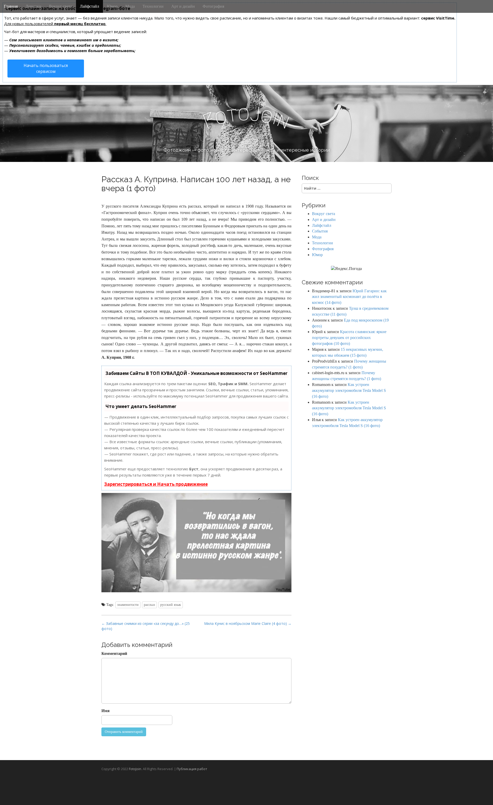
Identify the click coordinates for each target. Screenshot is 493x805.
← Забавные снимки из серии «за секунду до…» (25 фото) (145, 626)
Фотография (213, 6)
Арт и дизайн (183, 6)
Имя (105, 711)
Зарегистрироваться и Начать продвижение (156, 484)
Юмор (112, 6)
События (320, 231)
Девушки (33, 6)
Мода (130, 6)
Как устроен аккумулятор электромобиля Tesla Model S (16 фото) (349, 390)
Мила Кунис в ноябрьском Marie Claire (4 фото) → (247, 623)
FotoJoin (135, 769)
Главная (11, 6)
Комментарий (114, 653)
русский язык (170, 605)
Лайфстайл (89, 6)
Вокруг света (60, 6)
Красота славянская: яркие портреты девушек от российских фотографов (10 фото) (349, 337)
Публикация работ (192, 769)
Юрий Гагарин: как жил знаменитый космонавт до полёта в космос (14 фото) (349, 297)
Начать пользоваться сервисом (46, 68)
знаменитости (128, 605)
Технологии (153, 6)
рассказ (149, 605)
